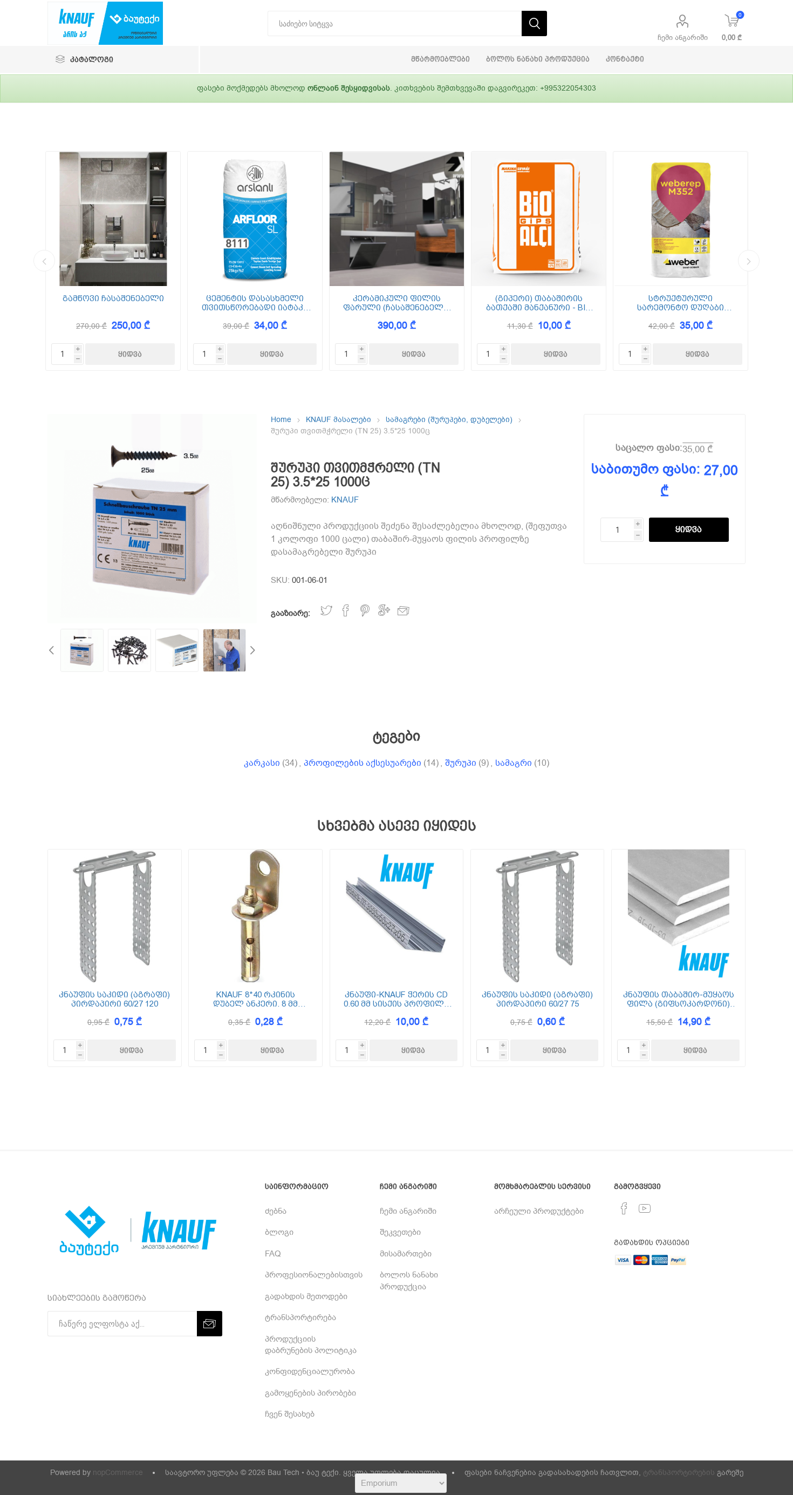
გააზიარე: (290, 613)
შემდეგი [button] (749, 260)
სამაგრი (513, 763)
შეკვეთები (400, 1232)
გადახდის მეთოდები (306, 1296)
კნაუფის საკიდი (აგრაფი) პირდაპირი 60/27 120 (114, 999)
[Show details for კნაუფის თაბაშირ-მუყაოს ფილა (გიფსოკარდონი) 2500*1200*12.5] (678, 916)
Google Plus (384, 610)
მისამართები (406, 1253)
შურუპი (460, 763)
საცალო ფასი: (649, 447)
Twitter (326, 610)
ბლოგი (279, 1232)
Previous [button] (44, 260)
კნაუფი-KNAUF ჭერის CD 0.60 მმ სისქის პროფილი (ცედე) (396, 999)
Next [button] (251, 650)
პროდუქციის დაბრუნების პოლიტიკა (311, 1345)
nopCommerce (118, 1472)
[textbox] (394, 23)
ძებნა (275, 1211)
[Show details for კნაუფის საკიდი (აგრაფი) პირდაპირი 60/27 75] (537, 916)
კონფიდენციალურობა (310, 1371)
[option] (113, 261)
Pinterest (365, 610)
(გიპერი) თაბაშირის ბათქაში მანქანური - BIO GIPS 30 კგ (539, 303)
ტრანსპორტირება (300, 1317)
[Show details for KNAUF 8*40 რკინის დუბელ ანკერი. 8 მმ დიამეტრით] (255, 916)
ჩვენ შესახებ (290, 1414)
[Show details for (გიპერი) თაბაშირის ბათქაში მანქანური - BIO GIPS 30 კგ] (538, 219)
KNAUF (345, 499)
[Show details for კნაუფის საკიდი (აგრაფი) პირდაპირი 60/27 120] (114, 916)
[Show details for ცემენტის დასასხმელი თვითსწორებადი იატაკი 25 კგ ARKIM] (255, 219)
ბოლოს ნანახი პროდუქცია (409, 1280)
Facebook (346, 610)
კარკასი (262, 763)
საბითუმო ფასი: (645, 469)
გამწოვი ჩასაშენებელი (113, 298)
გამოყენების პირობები (310, 1393)
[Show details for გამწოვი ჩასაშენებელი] (113, 219)
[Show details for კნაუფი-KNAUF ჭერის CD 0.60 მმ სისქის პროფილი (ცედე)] (396, 916)
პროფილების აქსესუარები (362, 763)
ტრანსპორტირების (679, 1472)
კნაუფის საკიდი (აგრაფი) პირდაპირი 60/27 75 (537, 999)
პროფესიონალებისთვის (314, 1274)
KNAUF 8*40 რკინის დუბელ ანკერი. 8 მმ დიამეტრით (255, 999)
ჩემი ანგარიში (683, 37)
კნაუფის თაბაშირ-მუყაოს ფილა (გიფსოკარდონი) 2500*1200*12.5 (678, 999)
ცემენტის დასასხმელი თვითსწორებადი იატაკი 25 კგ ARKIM (255, 303)
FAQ (273, 1253)
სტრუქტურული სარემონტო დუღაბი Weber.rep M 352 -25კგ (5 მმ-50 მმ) (681, 303)
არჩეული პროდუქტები (539, 1211)
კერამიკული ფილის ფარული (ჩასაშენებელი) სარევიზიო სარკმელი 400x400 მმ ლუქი (397, 303)
